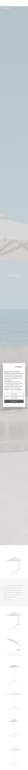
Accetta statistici (14, 397)
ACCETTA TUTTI (14, 401)
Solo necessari (14, 394)
